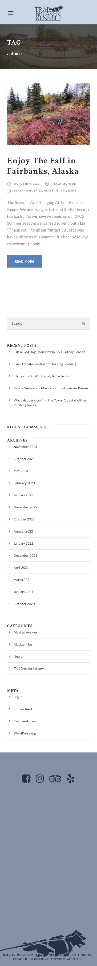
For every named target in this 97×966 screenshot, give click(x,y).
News (72, 190)
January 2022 (23, 543)
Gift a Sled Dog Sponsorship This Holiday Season (49, 352)
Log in (18, 697)
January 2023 (23, 495)
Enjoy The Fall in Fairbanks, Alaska (43, 166)
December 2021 (25, 555)
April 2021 (21, 567)
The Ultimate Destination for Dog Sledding (45, 364)
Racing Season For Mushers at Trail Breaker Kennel (51, 388)
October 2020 (24, 604)
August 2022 (23, 531)
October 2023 (24, 459)
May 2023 (21, 471)
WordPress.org (25, 733)
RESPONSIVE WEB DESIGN (66, 959)
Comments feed (25, 721)
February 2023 (24, 483)
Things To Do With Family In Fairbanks (42, 376)
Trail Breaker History (29, 668)
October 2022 (24, 519)
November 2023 (25, 447)
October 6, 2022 (26, 183)
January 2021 (23, 592)
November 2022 (25, 507)
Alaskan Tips (55, 190)
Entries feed (23, 709)
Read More (24, 261)
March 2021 (22, 580)
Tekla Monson (64, 183)
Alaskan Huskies (28, 190)
